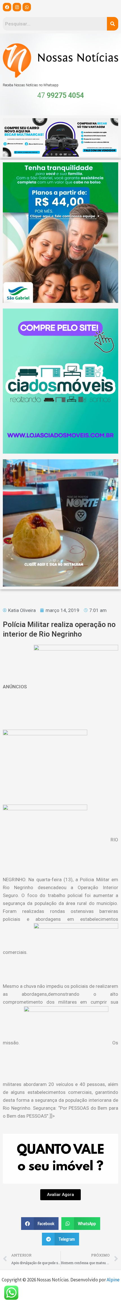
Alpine (113, 1280)
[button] (40, 1223)
